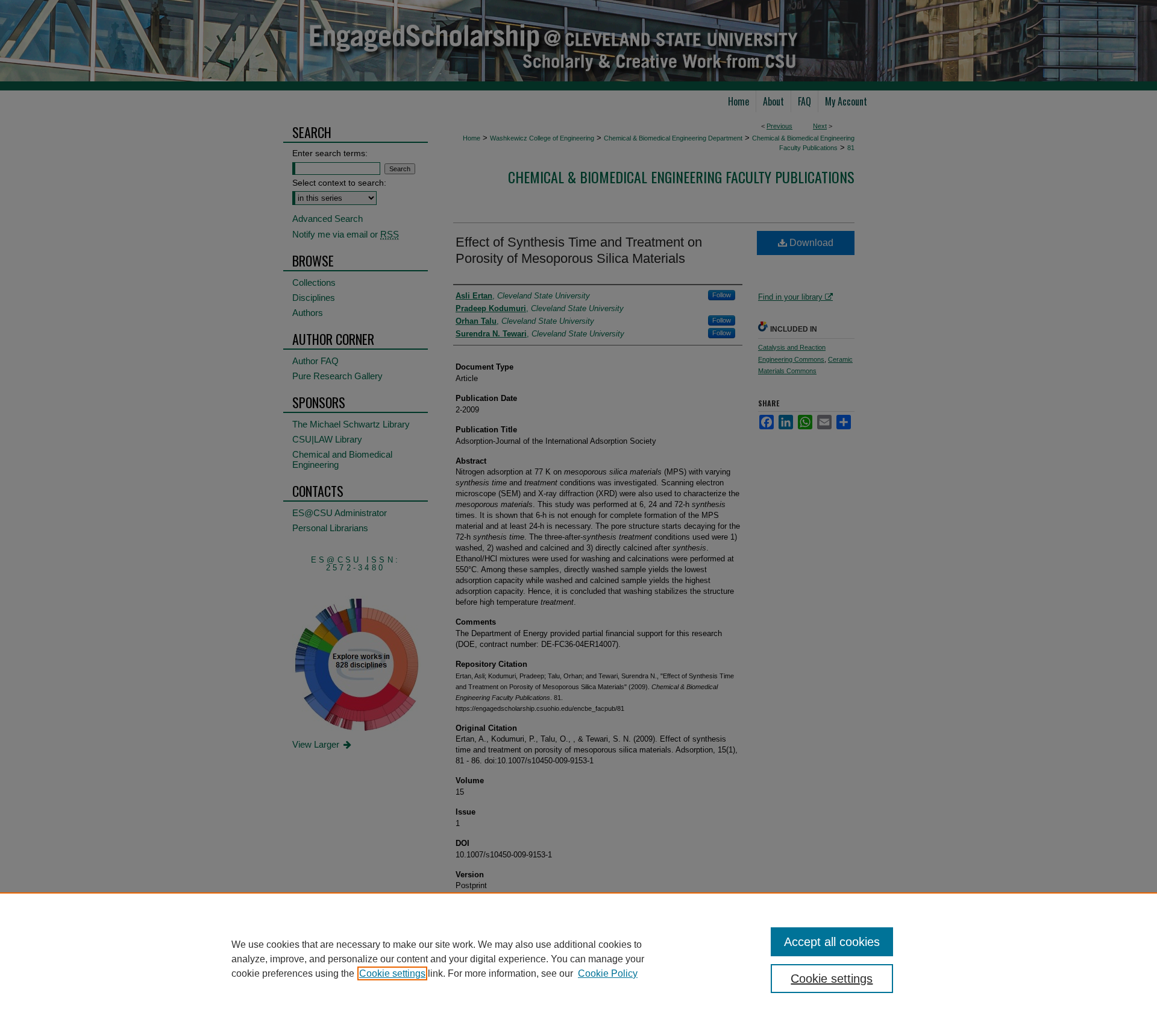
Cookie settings (392, 973)
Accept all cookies (832, 941)
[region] (578, 958)
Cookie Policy (608, 973)
